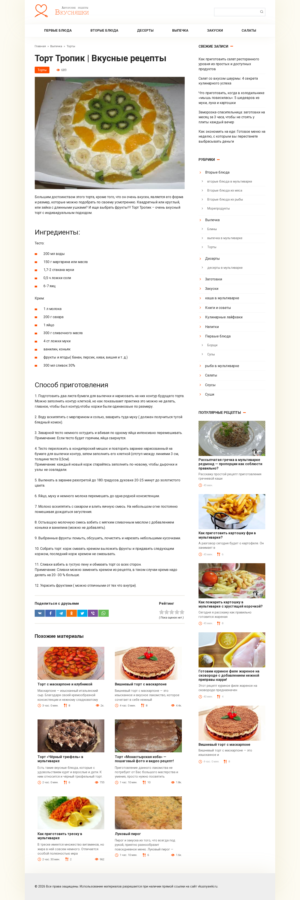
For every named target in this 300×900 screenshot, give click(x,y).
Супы (211, 354)
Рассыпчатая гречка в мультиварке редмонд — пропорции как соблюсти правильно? (230, 464)
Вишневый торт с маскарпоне (141, 684)
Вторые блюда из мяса (224, 190)
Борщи (212, 345)
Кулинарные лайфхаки (223, 317)
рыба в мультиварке (222, 366)
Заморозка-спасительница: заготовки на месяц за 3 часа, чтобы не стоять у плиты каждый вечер (232, 117)
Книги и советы (218, 308)
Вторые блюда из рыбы (225, 199)
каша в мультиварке (222, 298)
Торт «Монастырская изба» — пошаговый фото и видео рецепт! (144, 759)
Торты (42, 70)
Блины (212, 229)
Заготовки (213, 279)
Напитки (212, 327)
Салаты (249, 30)
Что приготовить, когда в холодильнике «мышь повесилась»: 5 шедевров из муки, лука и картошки (231, 98)
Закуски (215, 30)
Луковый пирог (128, 834)
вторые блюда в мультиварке (229, 181)
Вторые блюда (104, 30)
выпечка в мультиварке (224, 238)
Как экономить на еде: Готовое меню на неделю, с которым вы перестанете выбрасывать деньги (232, 136)
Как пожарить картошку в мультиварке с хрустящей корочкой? (231, 604)
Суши (209, 394)
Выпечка (180, 30)
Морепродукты (218, 208)
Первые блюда (58, 30)
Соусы (210, 385)
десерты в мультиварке (225, 268)
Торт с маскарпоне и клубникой (65, 684)
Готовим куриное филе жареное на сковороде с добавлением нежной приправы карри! (229, 675)
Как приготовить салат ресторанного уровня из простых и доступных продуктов (229, 64)
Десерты (145, 30)
